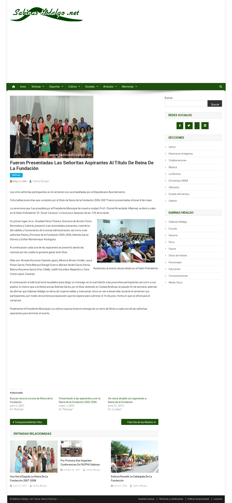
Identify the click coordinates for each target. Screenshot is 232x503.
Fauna (172, 248)
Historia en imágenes (181, 153)
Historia (173, 235)
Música (173, 167)
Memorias (128, 86)
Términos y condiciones (171, 499)
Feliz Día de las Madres (140, 422)
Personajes (175, 262)
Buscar (169, 97)
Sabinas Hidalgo (178, 221)
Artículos (108, 86)
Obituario (174, 187)
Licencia (218, 499)
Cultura (72, 86)
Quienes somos (146, 499)
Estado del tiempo (179, 194)
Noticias (36, 86)
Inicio (23, 86)
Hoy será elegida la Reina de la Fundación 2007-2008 (29, 478)
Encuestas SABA (178, 180)
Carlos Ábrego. (40, 181)
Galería (173, 200)
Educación (175, 269)
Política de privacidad (198, 499)
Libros (172, 147)
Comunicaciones (178, 275)
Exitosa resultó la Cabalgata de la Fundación (131, 478)
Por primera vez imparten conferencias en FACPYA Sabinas (80, 462)
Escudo (173, 228)
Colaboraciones (178, 160)
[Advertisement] (116, 55)
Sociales (90, 86)
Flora (171, 242)
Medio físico (176, 282)
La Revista (175, 173)
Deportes (54, 86)
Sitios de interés (178, 255)
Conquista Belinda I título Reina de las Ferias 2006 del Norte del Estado (31, 422)
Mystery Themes (65, 499)
